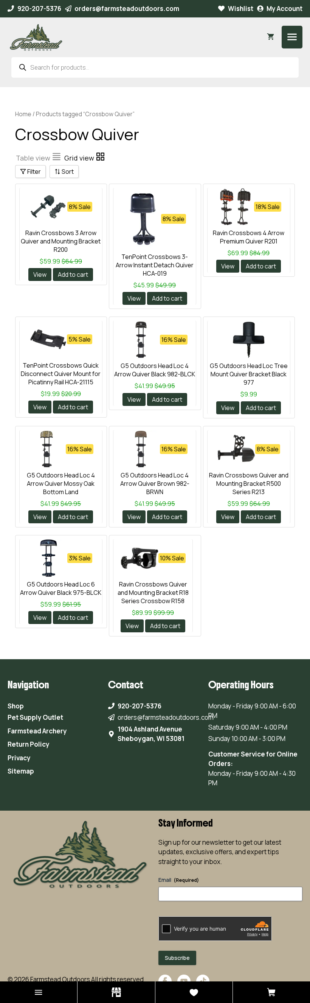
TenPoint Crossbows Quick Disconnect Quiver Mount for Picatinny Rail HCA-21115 (61, 373)
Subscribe (177, 957)
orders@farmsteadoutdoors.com (126, 8)
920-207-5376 (39, 8)
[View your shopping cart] (270, 37)
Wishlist (240, 8)
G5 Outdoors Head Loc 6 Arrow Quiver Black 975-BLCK (60, 588)
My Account (284, 8)
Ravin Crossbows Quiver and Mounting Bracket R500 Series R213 (248, 483)
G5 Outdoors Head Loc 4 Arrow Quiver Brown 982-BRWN (154, 483)
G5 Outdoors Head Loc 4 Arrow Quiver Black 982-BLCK (154, 370)
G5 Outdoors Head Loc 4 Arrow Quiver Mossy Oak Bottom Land (61, 483)
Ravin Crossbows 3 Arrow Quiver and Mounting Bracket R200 (61, 241)
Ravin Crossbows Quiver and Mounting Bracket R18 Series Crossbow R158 (153, 592)
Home (23, 114)
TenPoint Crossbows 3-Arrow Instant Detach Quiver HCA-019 (155, 265)
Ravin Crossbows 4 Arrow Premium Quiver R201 (248, 237)
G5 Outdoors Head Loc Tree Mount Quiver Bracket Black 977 (249, 374)
